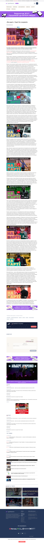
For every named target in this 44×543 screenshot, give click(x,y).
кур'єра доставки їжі (31, 60)
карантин (20, 317)
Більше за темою (10, 486)
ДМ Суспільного (23, 518)
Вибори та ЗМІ (22, 521)
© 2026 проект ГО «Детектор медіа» (32, 514)
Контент (17, 3)
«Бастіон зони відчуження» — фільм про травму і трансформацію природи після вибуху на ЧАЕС (20, 387)
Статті (11, 19)
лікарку (32, 59)
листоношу (9, 62)
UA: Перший (8, 317)
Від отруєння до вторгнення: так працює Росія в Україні (15, 396)
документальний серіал (14, 317)
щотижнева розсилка (17, 323)
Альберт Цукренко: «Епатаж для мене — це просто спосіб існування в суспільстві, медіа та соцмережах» (22, 418)
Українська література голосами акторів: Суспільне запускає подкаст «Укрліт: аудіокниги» (21, 457)
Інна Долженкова (10, 24)
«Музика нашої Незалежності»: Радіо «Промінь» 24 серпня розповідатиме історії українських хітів (21, 442)
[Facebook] (17, 27)
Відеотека (22, 520)
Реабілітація (8, 427)
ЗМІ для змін (22, 519)
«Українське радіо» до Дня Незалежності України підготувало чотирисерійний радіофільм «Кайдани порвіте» (21, 452)
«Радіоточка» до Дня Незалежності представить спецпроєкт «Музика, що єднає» (22, 447)
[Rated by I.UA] (20, 533)
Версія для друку (35, 27)
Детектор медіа (22, 460)
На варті (27, 317)
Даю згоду (22, 541)
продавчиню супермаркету (22, 60)
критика (24, 317)
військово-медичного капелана (23, 62)
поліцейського (9, 60)
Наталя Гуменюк (31, 317)
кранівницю (14, 60)
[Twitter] (18, 27)
